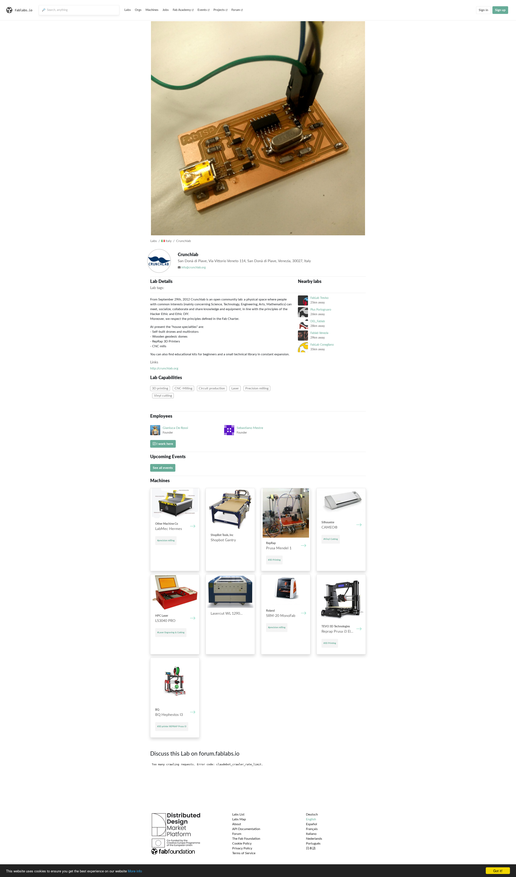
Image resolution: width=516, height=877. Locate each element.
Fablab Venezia (319, 333)
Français (312, 829)
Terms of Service (243, 853)
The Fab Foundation (246, 838)
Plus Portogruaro (320, 309)
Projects (219, 9)
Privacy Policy (242, 848)
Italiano (311, 833)
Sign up (500, 10)
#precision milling (166, 540)
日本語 (311, 848)
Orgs (138, 9)
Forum (235, 9)
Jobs (165, 9)
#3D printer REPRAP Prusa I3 (171, 726)
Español (311, 824)
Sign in (483, 10)
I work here (164, 443)
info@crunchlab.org (193, 267)
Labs (127, 9)
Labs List (238, 814)
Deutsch (312, 814)
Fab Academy (182, 9)
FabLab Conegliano (322, 344)
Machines (152, 9)
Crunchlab (183, 241)
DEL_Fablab (317, 321)
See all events (163, 467)
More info (135, 870)
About (236, 824)
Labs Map (239, 819)
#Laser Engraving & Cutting (170, 632)
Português (313, 843)
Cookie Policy (242, 843)
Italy (168, 241)
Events (202, 9)
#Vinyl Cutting (331, 539)
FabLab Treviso (319, 297)
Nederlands (314, 838)
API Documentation (246, 829)
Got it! (497, 870)
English (311, 819)
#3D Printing (274, 560)
